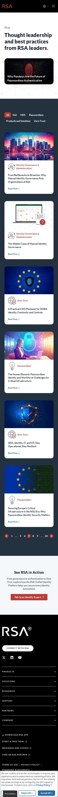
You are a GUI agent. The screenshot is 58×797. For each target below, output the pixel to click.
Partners (8, 711)
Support (7, 701)
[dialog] (29, 784)
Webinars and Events (15, 748)
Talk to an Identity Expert (27, 597)
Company (8, 720)
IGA (15, 115)
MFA (22, 115)
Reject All (26, 793)
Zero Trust (39, 121)
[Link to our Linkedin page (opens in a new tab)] (12, 657)
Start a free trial (13, 741)
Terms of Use (10, 765)
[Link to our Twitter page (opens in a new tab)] (4, 657)
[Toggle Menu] (53, 6)
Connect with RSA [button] (18, 648)
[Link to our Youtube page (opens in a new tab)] (20, 657)
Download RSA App (17, 735)
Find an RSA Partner (14, 755)
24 (46, 536)
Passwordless (36, 115)
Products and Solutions (18, 121)
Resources (8, 691)
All (7, 115)
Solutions (8, 681)
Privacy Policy (30, 765)
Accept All (46, 793)
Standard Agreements (16, 770)
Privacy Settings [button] (10, 794)
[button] (47, 7)
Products (8, 672)
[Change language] (44, 6)
